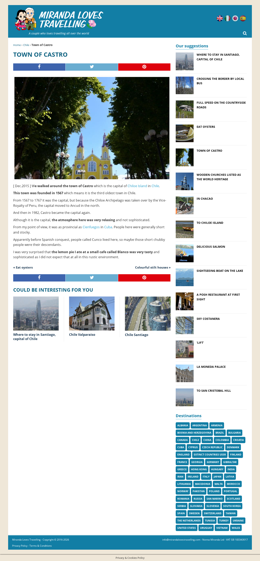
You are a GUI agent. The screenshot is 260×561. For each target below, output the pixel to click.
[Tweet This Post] (92, 67)
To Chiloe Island (210, 223)
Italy (206, 476)
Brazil (220, 432)
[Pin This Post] (144, 67)
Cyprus (193, 447)
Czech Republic (212, 447)
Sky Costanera (208, 319)
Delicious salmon (211, 247)
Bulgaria (234, 432)
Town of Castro (209, 151)
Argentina (199, 425)
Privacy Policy (19, 545)
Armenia (216, 425)
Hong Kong (199, 469)
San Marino (215, 498)
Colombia (222, 440)
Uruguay (206, 528)
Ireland (193, 476)
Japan (217, 476)
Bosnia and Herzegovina (194, 432)
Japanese (235, 18)
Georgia (197, 462)
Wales (236, 528)
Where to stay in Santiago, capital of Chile (34, 336)
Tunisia (210, 520)
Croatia (238, 440)
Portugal (230, 491)
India (231, 469)
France (182, 462)
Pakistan (199, 491)
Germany (213, 462)
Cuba (108, 227)
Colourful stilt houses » (153, 267)
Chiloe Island (137, 186)
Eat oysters (206, 127)
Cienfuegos (91, 227)
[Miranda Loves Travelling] (59, 19)
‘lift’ (200, 342)
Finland (235, 454)
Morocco (233, 484)
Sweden (194, 513)
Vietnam (222, 528)
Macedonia (202, 484)
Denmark (233, 447)
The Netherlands (189, 520)
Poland (214, 491)
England (183, 454)
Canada (182, 440)
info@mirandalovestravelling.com (181, 539)
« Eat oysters (23, 267)
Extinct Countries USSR (210, 454)
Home (17, 45)
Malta (218, 484)
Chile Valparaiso (82, 334)
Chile (26, 45)
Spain (181, 513)
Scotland (233, 498)
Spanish (243, 18)
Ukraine (238, 520)
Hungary (217, 469)
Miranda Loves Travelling (26, 539)
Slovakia (196, 506)
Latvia (230, 476)
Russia (198, 498)
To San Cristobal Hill (214, 390)
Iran (180, 476)
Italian (227, 18)
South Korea (232, 506)
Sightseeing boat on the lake (220, 271)
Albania (182, 425)
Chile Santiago (136, 335)
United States (186, 528)
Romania (183, 498)
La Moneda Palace (211, 367)
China (207, 440)
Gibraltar (230, 462)
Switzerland (212, 513)
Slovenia (213, 506)
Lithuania (184, 484)
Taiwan (231, 513)
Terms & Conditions (40, 545)
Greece (182, 469)
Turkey (224, 520)
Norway (182, 491)
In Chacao (205, 199)
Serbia (181, 506)
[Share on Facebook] (39, 67)
